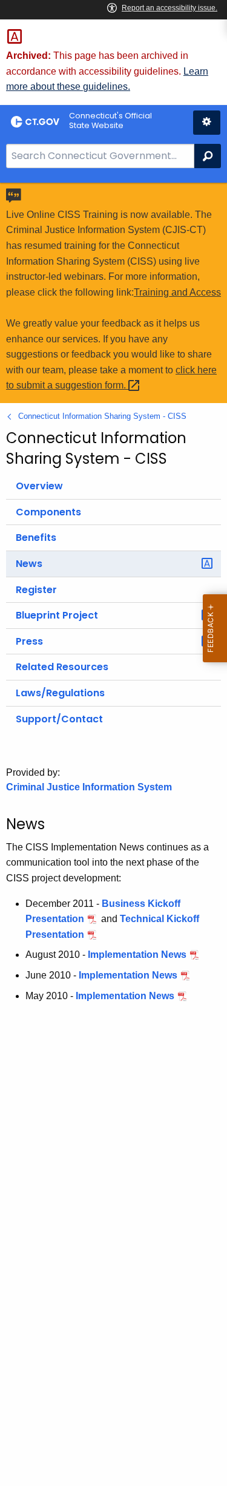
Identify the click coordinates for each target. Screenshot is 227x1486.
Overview (39, 486)
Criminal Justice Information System (89, 787)
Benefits (36, 538)
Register (36, 590)
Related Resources (62, 667)
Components (48, 512)
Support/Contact (59, 719)
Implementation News (137, 954)
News (29, 564)
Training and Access (177, 292)
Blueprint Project (57, 615)
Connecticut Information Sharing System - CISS (102, 416)
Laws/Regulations (60, 693)
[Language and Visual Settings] (206, 122)
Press (29, 641)
